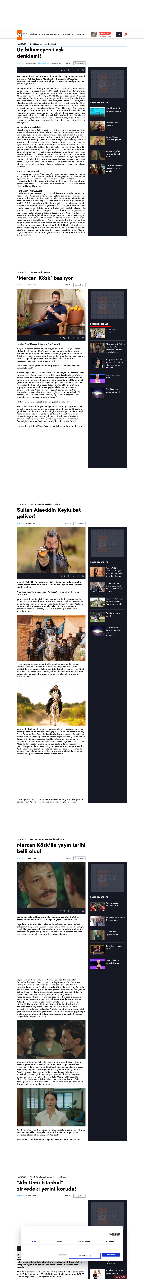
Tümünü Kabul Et (111, 1254)
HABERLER (21, 44)
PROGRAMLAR (49, 34)
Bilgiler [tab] (59, 1241)
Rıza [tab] (34, 1241)
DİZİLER (34, 34)
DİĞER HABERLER (99, 102)
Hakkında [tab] (110, 1241)
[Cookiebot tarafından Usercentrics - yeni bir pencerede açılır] (110, 1234)
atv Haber (65, 34)
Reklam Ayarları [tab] (84, 1241)
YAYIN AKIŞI (81, 34)
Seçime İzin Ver (62, 1254)
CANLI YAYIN (120, 1277)
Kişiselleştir (83, 1256)
